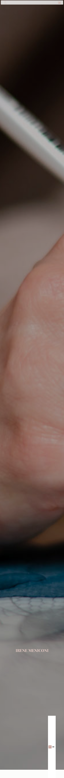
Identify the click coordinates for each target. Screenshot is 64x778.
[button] (59, 2)
